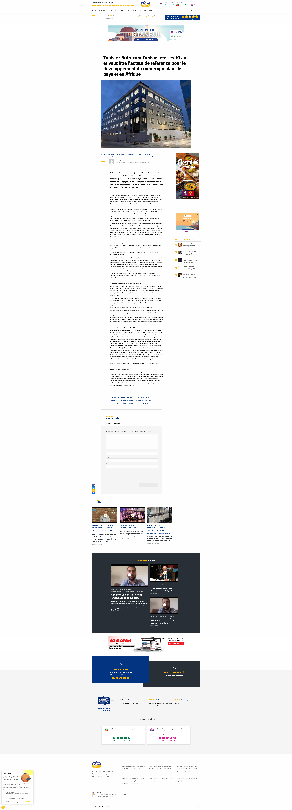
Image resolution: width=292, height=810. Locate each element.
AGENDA (151, 762)
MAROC (112, 10)
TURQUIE (133, 10)
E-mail (107, 457)
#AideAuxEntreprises (126, 589)
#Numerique (132, 15)
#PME (110, 530)
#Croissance (130, 154)
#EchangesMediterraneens (127, 525)
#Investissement (152, 533)
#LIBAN (103, 525)
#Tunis (158, 156)
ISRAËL (145, 10)
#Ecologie (109, 527)
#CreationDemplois (97, 527)
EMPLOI (151, 776)
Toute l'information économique (113, 4)
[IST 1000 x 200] (146, 33)
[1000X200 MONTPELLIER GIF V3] (146, 644)
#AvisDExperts (130, 591)
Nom (107, 451)
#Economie (116, 15)
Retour (6, 802)
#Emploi (139, 154)
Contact (130, 806)
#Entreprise (147, 154)
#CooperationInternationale (116, 154)
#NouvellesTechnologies (108, 156)
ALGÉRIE (117, 10)
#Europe (124, 15)
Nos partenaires (101, 792)
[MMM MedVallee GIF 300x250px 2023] (187, 222)
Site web (108, 463)
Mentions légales (139, 806)
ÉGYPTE (140, 10)
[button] (3, 807)
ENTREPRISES (180, 762)
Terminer (28, 802)
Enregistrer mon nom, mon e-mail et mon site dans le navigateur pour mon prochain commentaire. (131, 470)
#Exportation (151, 530)
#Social (129, 528)
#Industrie (150, 532)
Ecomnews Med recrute (152, 806)
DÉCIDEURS (180, 776)
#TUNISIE (145, 403)
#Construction (151, 527)
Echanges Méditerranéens (100, 10)
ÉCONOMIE (125, 762)
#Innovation (103, 530)
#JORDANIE (95, 525)
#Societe (136, 528)
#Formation (160, 530)
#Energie (141, 15)
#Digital (155, 15)
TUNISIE (123, 10)
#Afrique (103, 154)
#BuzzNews (140, 591)
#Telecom (129, 156)
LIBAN (150, 10)
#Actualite (106, 15)
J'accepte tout (17, 802)
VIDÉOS (124, 776)
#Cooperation (162, 527)
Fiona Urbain (119, 160)
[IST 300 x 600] (187, 176)
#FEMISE (94, 530)
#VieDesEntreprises (140, 156)
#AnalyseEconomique (117, 591)
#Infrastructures (160, 532)
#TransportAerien (108, 18)
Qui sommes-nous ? (120, 806)
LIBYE (128, 10)
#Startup (94, 532)
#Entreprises (105, 528)
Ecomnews (169, 4)
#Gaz (148, 15)
